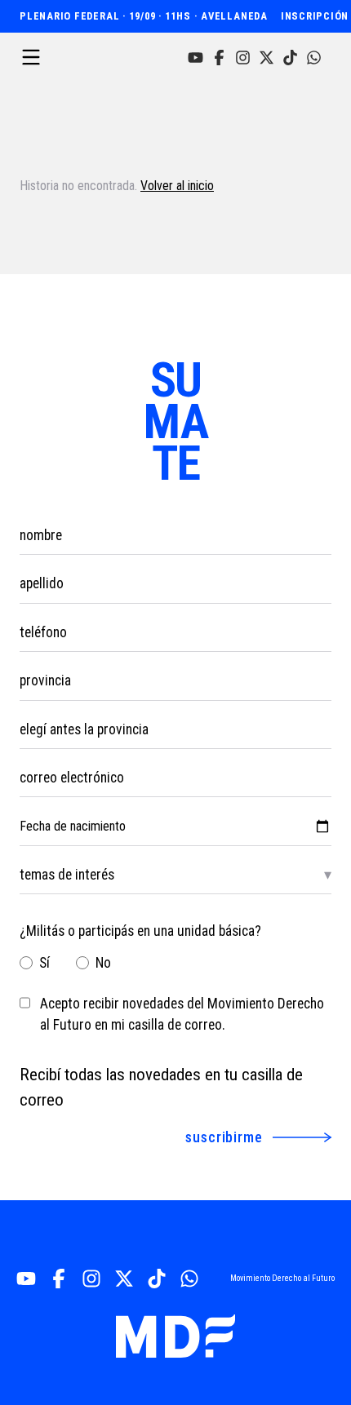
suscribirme (224, 1137)
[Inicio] (175, 1336)
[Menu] (31, 57)
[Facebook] (219, 57)
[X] (266, 57)
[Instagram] (243, 57)
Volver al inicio (177, 185)
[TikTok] (290, 57)
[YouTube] (195, 57)
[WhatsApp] (314, 57)
